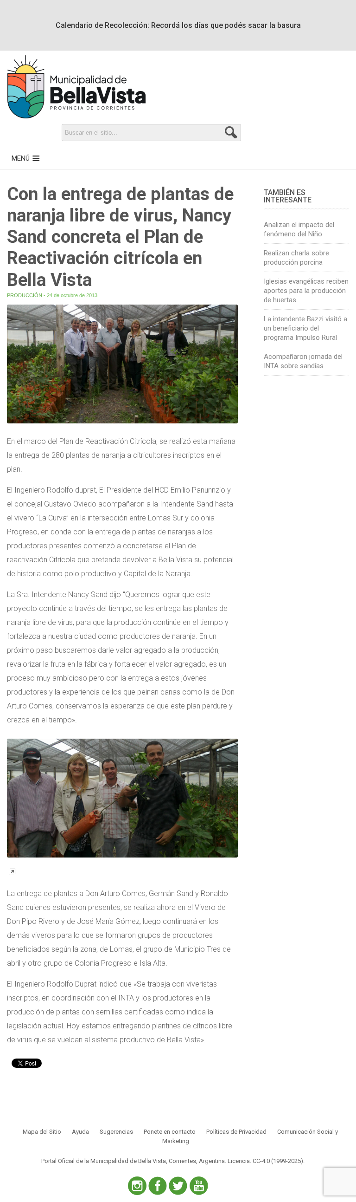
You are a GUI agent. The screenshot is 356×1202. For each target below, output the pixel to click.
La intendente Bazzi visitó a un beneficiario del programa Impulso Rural (305, 328)
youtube (198, 1185)
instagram (137, 1185)
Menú (21, 158)
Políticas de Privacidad (236, 1131)
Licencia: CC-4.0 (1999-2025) (265, 1160)
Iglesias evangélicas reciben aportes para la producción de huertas (306, 290)
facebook (157, 1185)
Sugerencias (116, 1131)
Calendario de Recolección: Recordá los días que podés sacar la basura (178, 25)
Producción (24, 295)
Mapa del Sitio (42, 1131)
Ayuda (80, 1131)
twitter (178, 1185)
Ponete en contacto (170, 1131)
